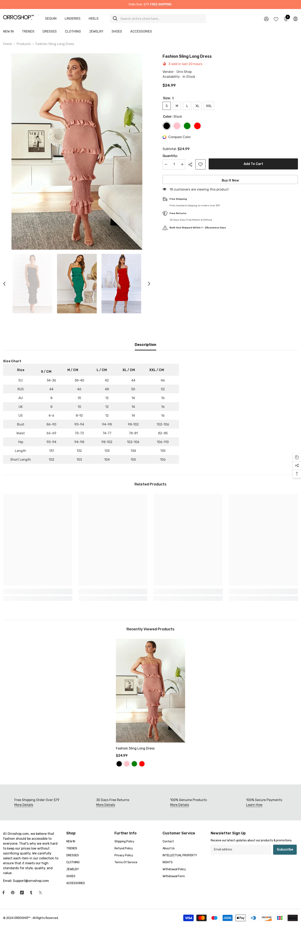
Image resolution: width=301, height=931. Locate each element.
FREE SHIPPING (161, 4)
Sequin (51, 18)
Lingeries (72, 18)
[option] (76, 151)
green (134, 764)
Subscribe (285, 849)
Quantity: (170, 156)
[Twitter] (40, 892)
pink (126, 764)
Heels (93, 18)
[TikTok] (22, 892)
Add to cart (253, 164)
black (119, 764)
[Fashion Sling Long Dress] (150, 691)
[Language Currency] (295, 18)
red (142, 764)
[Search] (158, 18)
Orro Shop (184, 72)
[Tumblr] (31, 892)
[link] (37, 591)
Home (7, 44)
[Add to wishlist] (200, 164)
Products (24, 44)
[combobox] (161, 18)
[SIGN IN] (266, 18)
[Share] (191, 164)
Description (145, 344)
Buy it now (230, 180)
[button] (4, 284)
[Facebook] (3, 892)
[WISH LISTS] (276, 19)
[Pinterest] (13, 892)
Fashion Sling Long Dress (135, 748)
